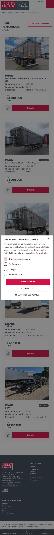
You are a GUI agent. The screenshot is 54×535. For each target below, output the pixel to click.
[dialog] (27, 267)
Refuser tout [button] (27, 288)
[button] (27, 294)
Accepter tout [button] (28, 282)
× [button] (48, 238)
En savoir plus (42, 253)
